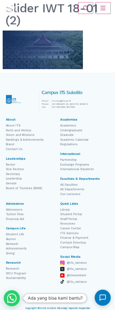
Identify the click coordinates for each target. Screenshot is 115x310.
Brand (10, 144)
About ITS (13, 125)
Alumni (11, 239)
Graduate (67, 135)
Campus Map (69, 247)
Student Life (15, 234)
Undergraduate (71, 130)
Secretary (13, 174)
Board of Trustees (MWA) (24, 188)
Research (12, 268)
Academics (68, 125)
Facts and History (18, 130)
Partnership (68, 160)
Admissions (14, 209)
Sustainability (16, 278)
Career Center (70, 228)
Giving (10, 253)
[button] (12, 298)
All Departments (72, 189)
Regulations (69, 144)
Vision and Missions (20, 135)
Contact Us (14, 149)
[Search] (85, 8)
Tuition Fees (15, 214)
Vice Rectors (15, 169)
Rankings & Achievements (25, 139)
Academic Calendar (74, 139)
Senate (11, 183)
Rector (10, 164)
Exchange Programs (74, 164)
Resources (67, 223)
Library (65, 209)
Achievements (16, 248)
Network (12, 244)
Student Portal (71, 214)
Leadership (14, 178)
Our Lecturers (70, 194)
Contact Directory (73, 242)
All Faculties (69, 184)
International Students (77, 169)
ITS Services (69, 233)
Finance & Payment (74, 238)
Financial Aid (15, 219)
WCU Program (16, 273)
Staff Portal (68, 219)
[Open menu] (103, 8)
